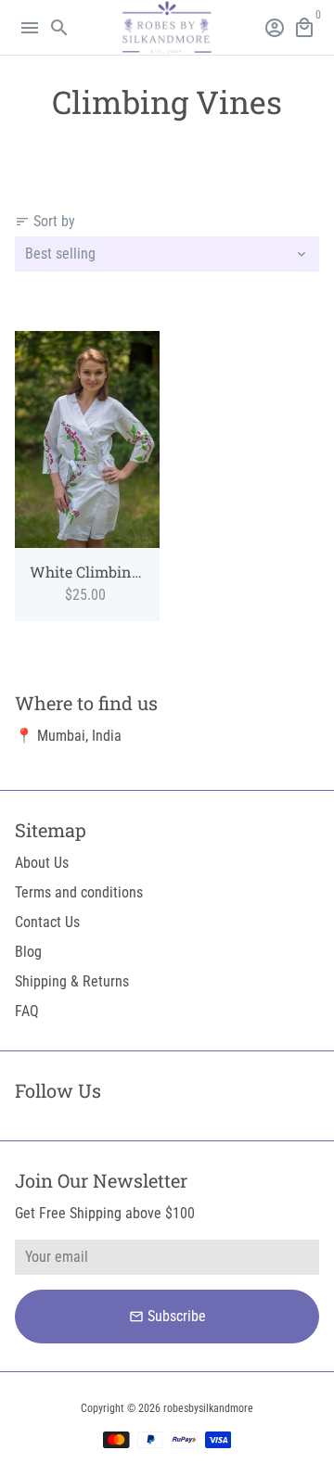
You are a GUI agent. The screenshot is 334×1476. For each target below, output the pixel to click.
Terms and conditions (79, 892)
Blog (28, 952)
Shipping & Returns (72, 981)
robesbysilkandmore (208, 1408)
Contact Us (47, 922)
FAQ (27, 1011)
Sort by (45, 221)
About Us (42, 863)
